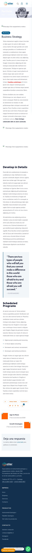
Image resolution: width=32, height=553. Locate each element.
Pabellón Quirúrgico (8, 516)
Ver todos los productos (9, 519)
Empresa (5, 495)
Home (3, 14)
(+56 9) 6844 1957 (19, 482)
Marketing (6, 32)
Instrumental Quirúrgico (9, 512)
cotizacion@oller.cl (8, 533)
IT (5, 401)
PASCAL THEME (13, 401)
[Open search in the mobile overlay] (18, 4)
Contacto (5, 502)
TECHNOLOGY (23, 401)
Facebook (5, 539)
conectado (20, 442)
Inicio (3, 492)
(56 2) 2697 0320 (7, 482)
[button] (22, 3)
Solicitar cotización (8, 529)
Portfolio (10, 14)
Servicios (5, 499)
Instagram (5, 536)
